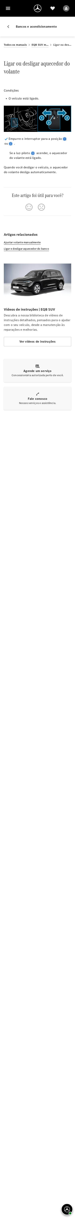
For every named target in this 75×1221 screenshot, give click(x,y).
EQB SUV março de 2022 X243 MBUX (40, 45)
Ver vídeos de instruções (37, 341)
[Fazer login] (66, 8)
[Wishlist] (52, 8)
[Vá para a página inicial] (37, 8)
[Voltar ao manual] (10, 27)
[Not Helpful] (41, 207)
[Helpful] (29, 207)
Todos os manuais (15, 45)
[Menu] (8, 8)
